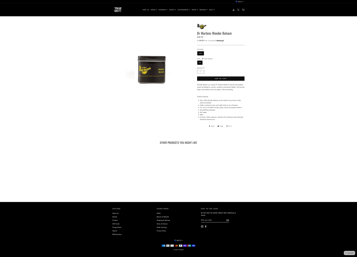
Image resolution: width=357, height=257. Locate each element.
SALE (211, 10)
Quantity (201, 68)
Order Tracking (162, 227)
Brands (203, 10)
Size (205, 59)
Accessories (183, 10)
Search (114, 231)
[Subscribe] (227, 220)
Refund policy (117, 234)
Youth (172, 10)
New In (146, 10)
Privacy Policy (161, 231)
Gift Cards (115, 224)
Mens (153, 10)
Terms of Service (162, 224)
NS (200, 63)
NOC (200, 53)
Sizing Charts (116, 227)
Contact (115, 220)
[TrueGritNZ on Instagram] (202, 226)
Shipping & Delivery (163, 220)
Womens (163, 10)
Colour (200, 49)
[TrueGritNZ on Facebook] (206, 226)
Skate (194, 10)
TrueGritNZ (181, 250)
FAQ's (159, 213)
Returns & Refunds (163, 217)
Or (206, 40)
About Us (115, 213)
